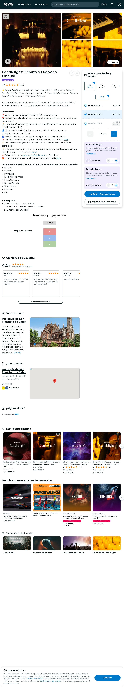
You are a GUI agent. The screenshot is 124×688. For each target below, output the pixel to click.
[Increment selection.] (114, 134)
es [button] (105, 4)
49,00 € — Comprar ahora (102, 194)
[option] (102, 105)
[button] (102, 105)
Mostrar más (90, 154)
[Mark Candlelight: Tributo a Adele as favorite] (58, 434)
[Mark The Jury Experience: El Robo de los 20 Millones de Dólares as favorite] (87, 486)
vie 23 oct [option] (101, 86)
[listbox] (102, 86)
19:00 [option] (102, 97)
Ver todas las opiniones (40, 302)
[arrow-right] (119, 86)
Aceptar (107, 678)
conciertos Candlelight (34, 155)
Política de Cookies (35, 678)
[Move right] (121, 445)
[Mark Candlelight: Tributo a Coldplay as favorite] (87, 434)
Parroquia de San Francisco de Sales (14, 371)
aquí (66, 140)
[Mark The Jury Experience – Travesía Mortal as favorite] (117, 486)
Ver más (17, 353)
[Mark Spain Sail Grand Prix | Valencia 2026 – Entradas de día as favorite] (58, 486)
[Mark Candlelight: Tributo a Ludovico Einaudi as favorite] (77, 73)
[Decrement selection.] (90, 134)
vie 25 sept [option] (90, 86)
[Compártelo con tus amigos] (71, 73)
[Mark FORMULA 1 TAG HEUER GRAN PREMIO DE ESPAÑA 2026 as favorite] (28, 486)
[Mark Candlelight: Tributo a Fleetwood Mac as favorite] (28, 434)
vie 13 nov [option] (114, 86)
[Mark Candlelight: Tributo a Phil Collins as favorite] (117, 434)
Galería (114, 62)
